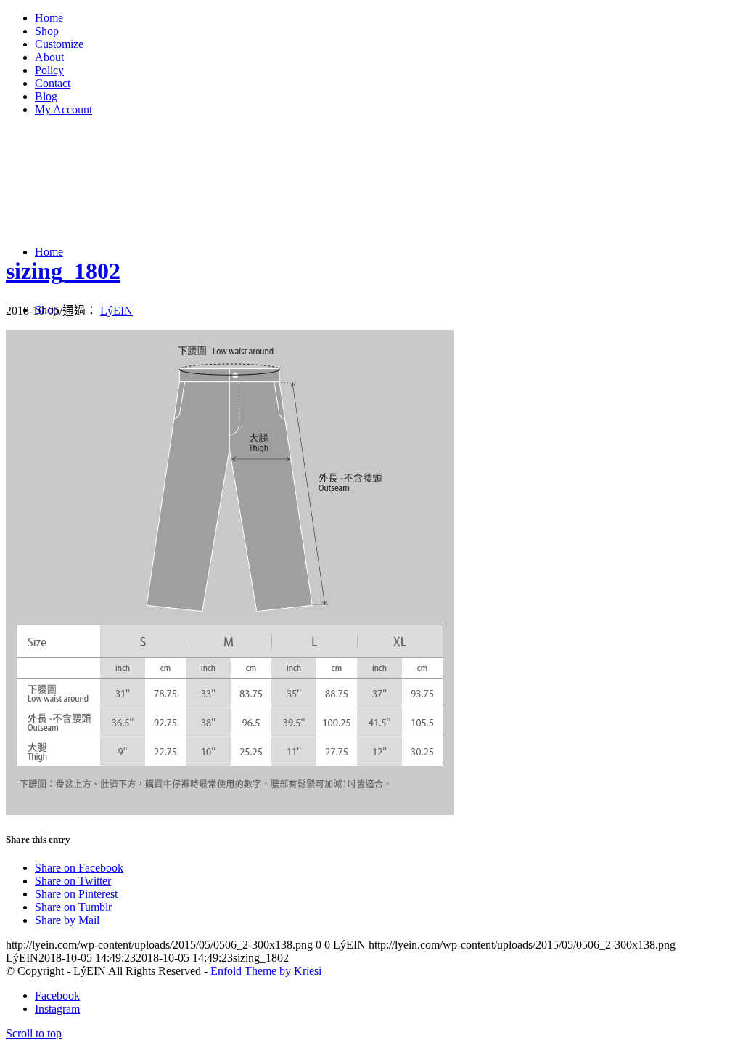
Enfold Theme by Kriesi (265, 971)
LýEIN (116, 310)
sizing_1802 (63, 271)
